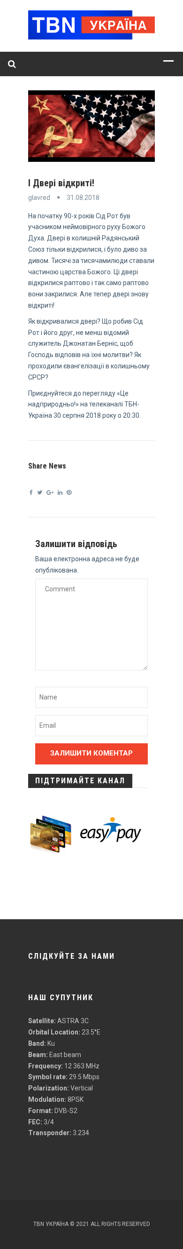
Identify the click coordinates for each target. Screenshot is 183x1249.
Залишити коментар (91, 753)
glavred (39, 197)
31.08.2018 (83, 197)
